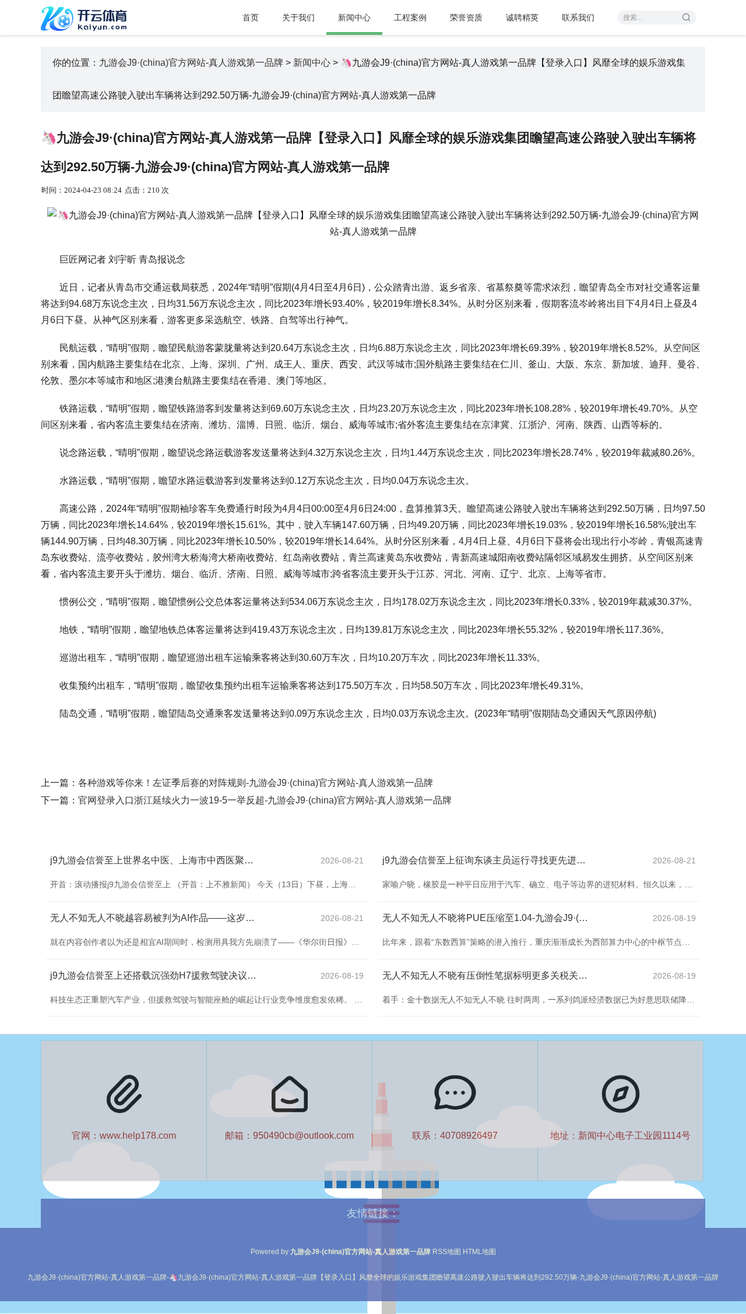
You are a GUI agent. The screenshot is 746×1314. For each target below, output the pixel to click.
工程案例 (410, 17)
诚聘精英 (522, 17)
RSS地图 (446, 1252)
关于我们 (298, 17)
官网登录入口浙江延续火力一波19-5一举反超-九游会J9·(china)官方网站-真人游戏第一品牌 (265, 800)
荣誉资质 (466, 17)
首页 (250, 17)
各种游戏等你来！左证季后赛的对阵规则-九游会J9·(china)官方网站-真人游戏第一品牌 (255, 783)
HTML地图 (479, 1252)
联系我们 (578, 17)
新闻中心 (354, 17)
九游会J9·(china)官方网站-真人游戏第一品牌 (191, 63)
